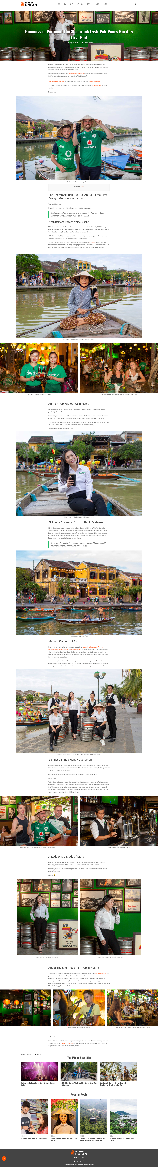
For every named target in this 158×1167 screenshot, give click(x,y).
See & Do (80, 4)
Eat (65, 4)
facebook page (96, 85)
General (97, 4)
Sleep (71, 4)
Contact (82, 1158)
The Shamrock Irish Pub (56, 81)
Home (58, 4)
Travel (89, 4)
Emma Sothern (88, 43)
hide (82, 186)
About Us (76, 1158)
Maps (105, 4)
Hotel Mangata (75, 649)
